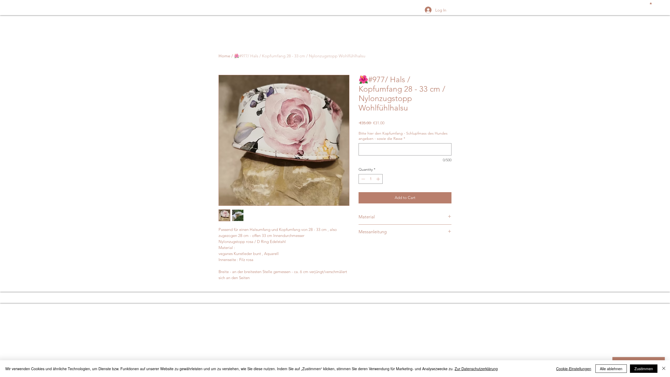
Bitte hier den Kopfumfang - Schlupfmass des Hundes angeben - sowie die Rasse (403, 136)
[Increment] (378, 179)
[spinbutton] (370, 179)
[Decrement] (362, 179)
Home (224, 55)
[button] (651, 3)
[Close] (664, 368)
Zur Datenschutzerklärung (476, 368)
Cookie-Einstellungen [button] (573, 368)
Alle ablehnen (611, 368)
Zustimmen (643, 368)
